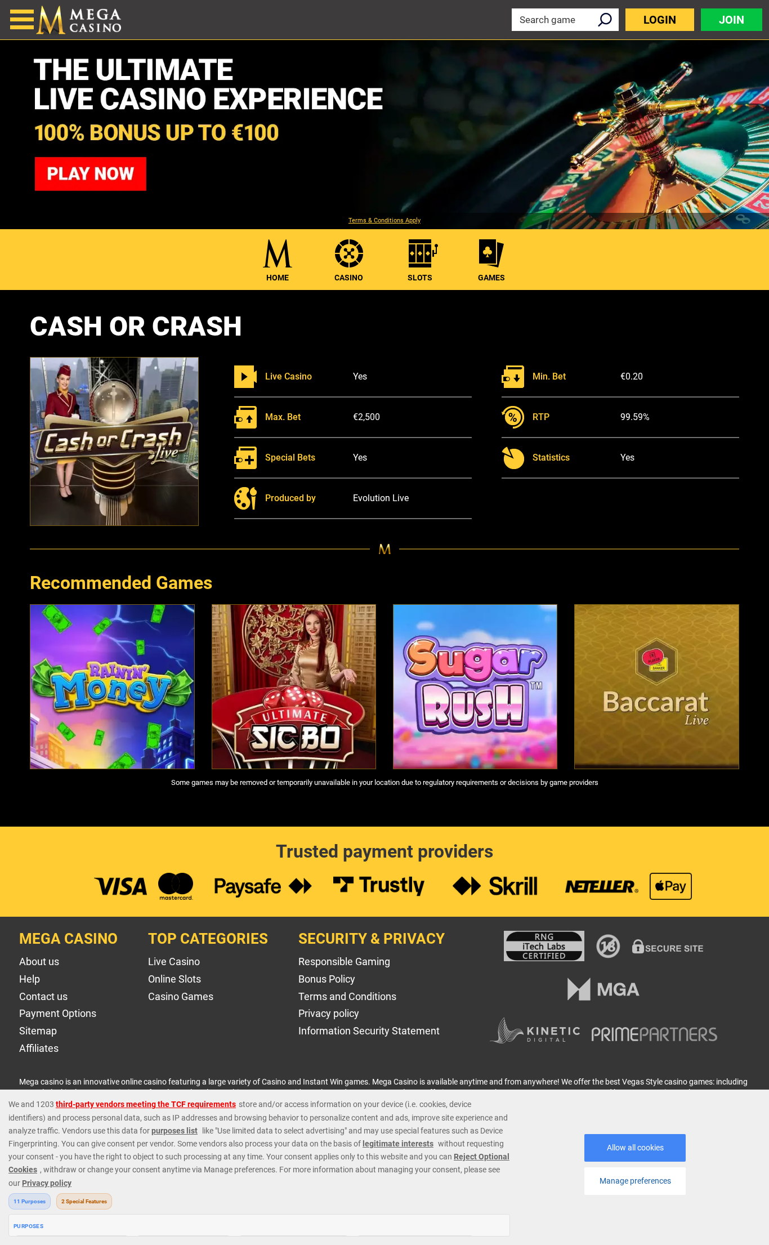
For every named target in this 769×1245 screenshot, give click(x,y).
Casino (348, 277)
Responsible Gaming (344, 961)
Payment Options (57, 1013)
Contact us (43, 996)
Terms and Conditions (347, 996)
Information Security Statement (369, 1031)
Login (659, 19)
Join (731, 19)
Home (277, 277)
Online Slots (174, 979)
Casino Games (180, 996)
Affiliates (39, 1048)
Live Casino (174, 961)
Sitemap (38, 1031)
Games (491, 277)
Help (29, 979)
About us (39, 961)
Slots (420, 277)
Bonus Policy (326, 979)
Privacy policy (328, 1013)
